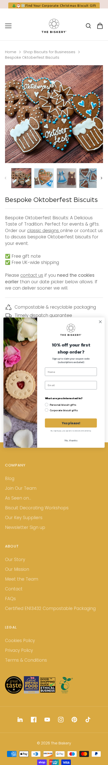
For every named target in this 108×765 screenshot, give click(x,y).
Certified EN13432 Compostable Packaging (50, 614)
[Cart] (99, 30)
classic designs (43, 236)
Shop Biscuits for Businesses (49, 57)
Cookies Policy (20, 646)
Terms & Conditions (26, 665)
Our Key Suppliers (23, 523)
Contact (14, 594)
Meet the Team (21, 584)
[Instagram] (60, 724)
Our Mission (17, 575)
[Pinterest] (74, 724)
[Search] (88, 30)
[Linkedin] (20, 724)
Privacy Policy (19, 656)
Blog (9, 484)
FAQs (10, 604)
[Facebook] (33, 724)
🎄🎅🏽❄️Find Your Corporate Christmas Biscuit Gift (54, 6)
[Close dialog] (100, 322)
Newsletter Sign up (25, 533)
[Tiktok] (87, 724)
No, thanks (71, 440)
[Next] (101, 183)
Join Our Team (20, 494)
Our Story (15, 565)
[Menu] (8, 30)
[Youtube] (47, 724)
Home (10, 57)
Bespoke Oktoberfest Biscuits (32, 62)
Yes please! (71, 422)
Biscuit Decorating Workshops (37, 513)
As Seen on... (18, 503)
